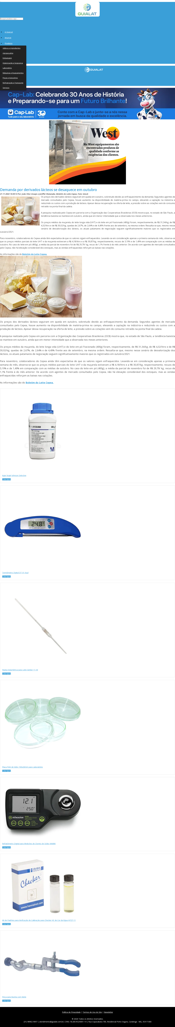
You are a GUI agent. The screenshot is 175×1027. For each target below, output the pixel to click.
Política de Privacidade (71, 1012)
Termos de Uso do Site (92, 1012)
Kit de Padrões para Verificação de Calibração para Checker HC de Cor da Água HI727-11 (39, 920)
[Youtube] (94, 1015)
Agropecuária (8, 53)
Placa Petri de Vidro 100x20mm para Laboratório (22, 767)
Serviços (6, 88)
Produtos (8, 43)
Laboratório (7, 68)
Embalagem (7, 58)
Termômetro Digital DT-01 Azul (15, 572)
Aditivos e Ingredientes (11, 48)
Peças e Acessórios (10, 78)
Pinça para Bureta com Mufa (14, 997)
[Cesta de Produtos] (0, 23)
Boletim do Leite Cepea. (34, 254)
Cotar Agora (6, 479)
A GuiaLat (9, 32)
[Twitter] (82, 1015)
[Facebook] (77, 1015)
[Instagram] (88, 1015)
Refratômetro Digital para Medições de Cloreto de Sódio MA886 (29, 843)
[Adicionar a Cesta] (11, 924)
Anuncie (8, 37)
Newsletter (108, 1012)
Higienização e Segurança (13, 63)
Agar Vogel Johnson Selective (14, 475)
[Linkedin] (99, 1015)
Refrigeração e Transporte (13, 83)
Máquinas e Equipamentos (13, 73)
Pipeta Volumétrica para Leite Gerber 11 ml (20, 670)
